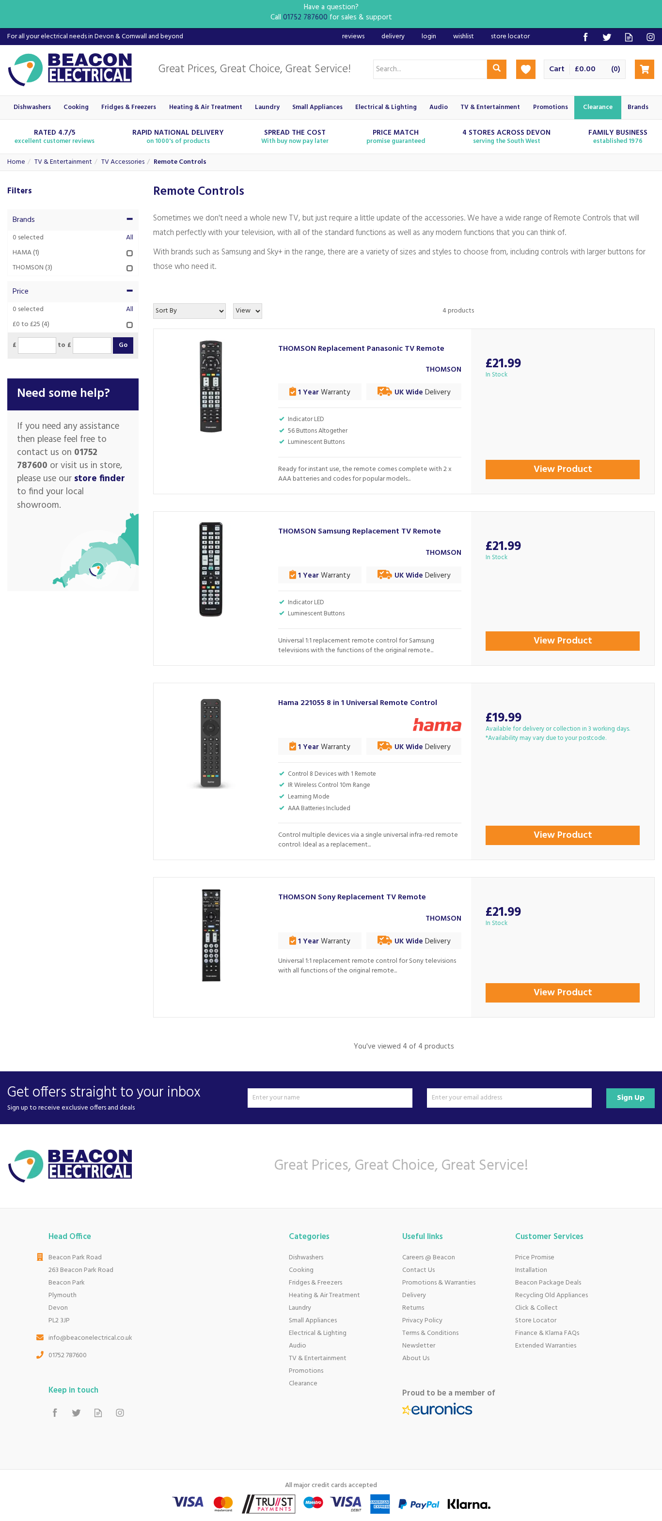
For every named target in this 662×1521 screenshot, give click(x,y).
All (129, 238)
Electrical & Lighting (318, 1333)
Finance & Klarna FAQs (547, 1333)
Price (21, 291)
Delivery (414, 1295)
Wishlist (463, 36)
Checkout (644, 69)
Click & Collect (536, 1308)
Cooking (301, 1270)
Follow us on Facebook (585, 37)
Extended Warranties (545, 1345)
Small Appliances (313, 1320)
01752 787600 (67, 1355)
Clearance (303, 1383)
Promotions (306, 1371)
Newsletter (418, 1345)
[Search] (496, 69)
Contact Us (418, 1270)
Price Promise (534, 1257)
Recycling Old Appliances (551, 1295)
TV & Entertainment (318, 1358)
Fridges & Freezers (315, 1282)
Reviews (353, 36)
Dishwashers (306, 1257)
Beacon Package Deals (548, 1282)
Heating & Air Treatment (324, 1295)
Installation (531, 1270)
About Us (415, 1358)
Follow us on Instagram (650, 37)
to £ (64, 345)
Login (429, 36)
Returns (413, 1308)
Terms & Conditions (430, 1333)
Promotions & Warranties (438, 1282)
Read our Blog (628, 37)
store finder (99, 478)
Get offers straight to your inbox (104, 1097)
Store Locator (535, 1320)
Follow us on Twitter (607, 37)
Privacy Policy (422, 1320)
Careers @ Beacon (428, 1257)
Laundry (300, 1308)
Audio (297, 1345)
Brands (24, 220)
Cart (557, 69)
